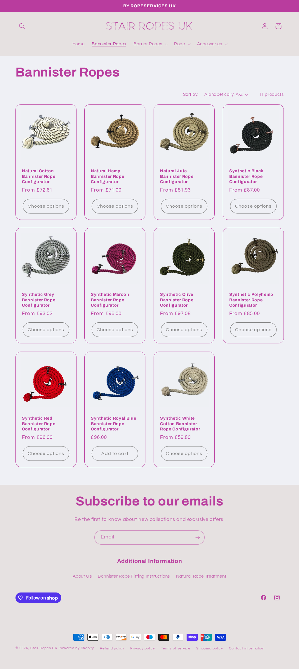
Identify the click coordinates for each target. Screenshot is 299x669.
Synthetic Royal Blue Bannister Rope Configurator (113, 423)
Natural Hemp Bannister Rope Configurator (107, 176)
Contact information (247, 648)
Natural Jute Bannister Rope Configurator (176, 176)
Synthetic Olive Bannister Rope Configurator (176, 300)
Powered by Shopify (76, 648)
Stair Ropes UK (43, 648)
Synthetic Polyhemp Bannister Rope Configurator (251, 300)
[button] (22, 26)
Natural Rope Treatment (201, 576)
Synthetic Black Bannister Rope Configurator (246, 176)
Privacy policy (142, 648)
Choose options (45, 206)
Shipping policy (209, 648)
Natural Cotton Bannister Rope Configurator (38, 176)
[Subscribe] (197, 537)
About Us (82, 576)
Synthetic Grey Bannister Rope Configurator (38, 300)
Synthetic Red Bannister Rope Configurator (38, 423)
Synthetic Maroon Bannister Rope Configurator (110, 300)
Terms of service (175, 648)
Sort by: (190, 94)
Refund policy (112, 648)
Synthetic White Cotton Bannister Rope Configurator (180, 423)
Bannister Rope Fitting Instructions (134, 576)
